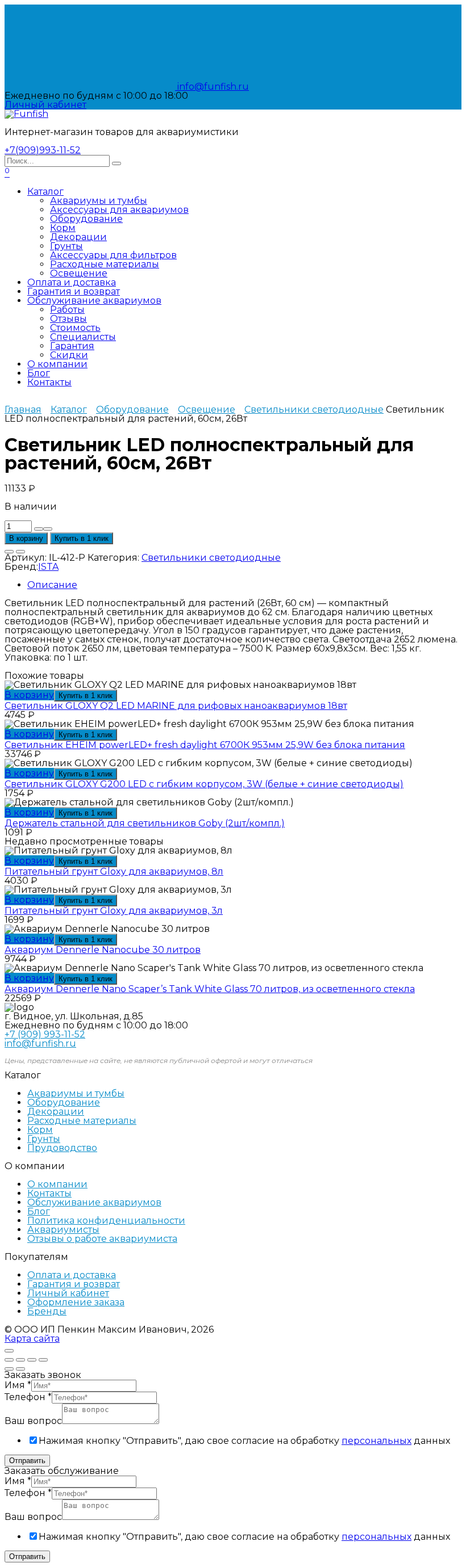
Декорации (78, 237)
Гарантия (72, 346)
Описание (52, 584)
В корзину (26, 538)
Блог (38, 373)
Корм (63, 227)
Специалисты (83, 336)
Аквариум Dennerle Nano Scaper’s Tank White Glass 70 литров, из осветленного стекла (210, 989)
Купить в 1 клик (82, 538)
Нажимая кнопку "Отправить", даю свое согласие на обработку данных (244, 1440)
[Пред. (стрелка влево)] (9, 1369)
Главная (23, 409)
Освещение (78, 273)
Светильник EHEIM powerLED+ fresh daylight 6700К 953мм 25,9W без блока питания (205, 745)
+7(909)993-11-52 (43, 150)
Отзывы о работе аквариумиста (102, 1238)
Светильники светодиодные (314, 409)
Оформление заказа (75, 1302)
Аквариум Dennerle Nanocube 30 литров (103, 949)
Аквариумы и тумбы (98, 200)
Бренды (46, 1311)
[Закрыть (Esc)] (9, 1360)
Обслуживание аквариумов (94, 300)
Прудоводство (62, 1147)
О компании (57, 364)
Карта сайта (32, 1338)
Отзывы (68, 318)
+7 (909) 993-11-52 (45, 1034)
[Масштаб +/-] (43, 1360)
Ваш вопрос (33, 1420)
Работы (67, 309)
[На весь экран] (31, 1360)
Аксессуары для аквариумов (119, 209)
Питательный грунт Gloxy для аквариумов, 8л (114, 871)
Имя (18, 1385)
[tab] (244, 585)
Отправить (27, 1460)
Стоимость (75, 327)
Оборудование (86, 218)
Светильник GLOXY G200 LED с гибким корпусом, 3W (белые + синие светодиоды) (204, 784)
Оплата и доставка (71, 282)
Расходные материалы (104, 264)
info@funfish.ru (212, 86)
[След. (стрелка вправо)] (20, 1369)
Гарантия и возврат (73, 291)
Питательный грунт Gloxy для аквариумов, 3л (114, 910)
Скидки (69, 355)
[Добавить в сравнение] (20, 551)
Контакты (49, 382)
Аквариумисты (63, 1229)
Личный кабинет (68, 1293)
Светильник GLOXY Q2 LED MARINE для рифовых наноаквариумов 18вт (176, 705)
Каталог (45, 191)
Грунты (66, 246)
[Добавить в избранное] (9, 551)
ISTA (48, 566)
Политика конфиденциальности (106, 1220)
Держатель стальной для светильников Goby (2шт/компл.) (145, 823)
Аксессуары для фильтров (113, 255)
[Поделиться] (20, 1360)
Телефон (28, 1397)
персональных (376, 1440)
